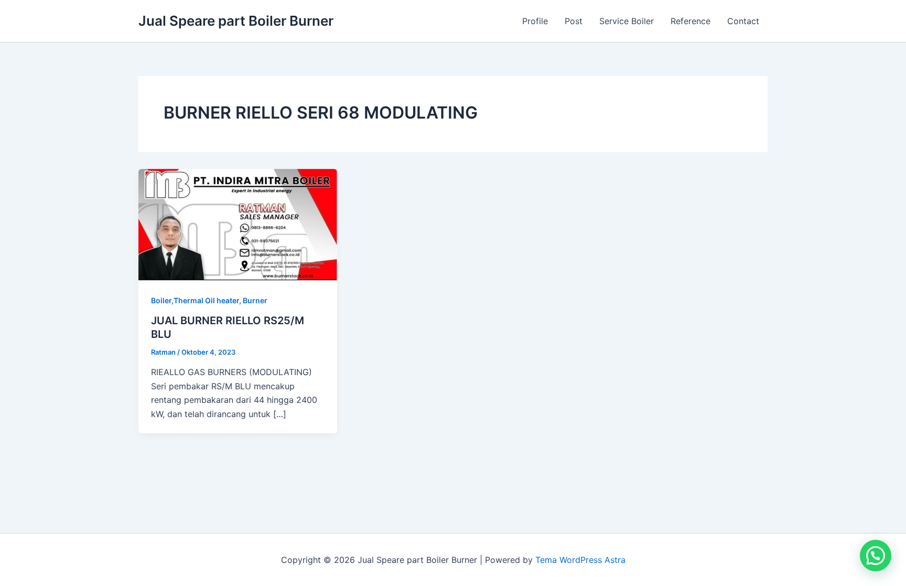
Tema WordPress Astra (580, 560)
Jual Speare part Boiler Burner (235, 21)
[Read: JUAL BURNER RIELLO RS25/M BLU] (237, 224)
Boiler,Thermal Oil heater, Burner (209, 300)
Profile (535, 21)
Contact (743, 21)
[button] (875, 555)
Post (574, 21)
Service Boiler (626, 21)
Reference (690, 21)
